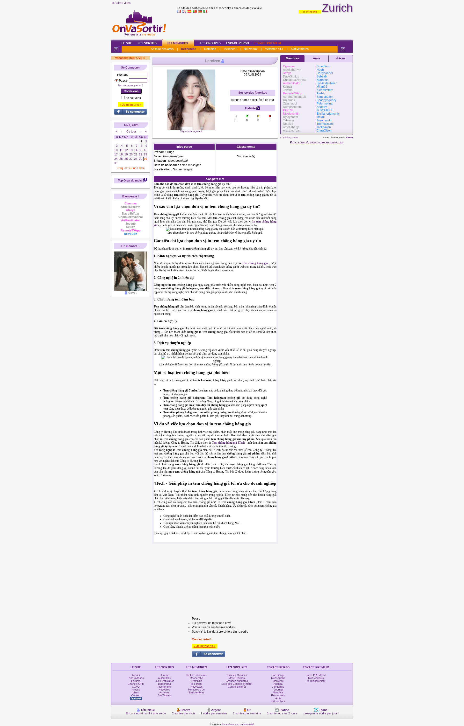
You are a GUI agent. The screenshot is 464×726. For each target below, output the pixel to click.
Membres (292, 58)
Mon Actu (278, 680)
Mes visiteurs (316, 678)
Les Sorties (147, 43)
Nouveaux (250, 49)
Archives (164, 692)
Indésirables (278, 701)
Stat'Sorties (164, 695)
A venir (164, 675)
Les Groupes (210, 43)
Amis (316, 58)
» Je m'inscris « (309, 11)
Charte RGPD (136, 683)
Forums (135, 680)
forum (349, 137)
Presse (136, 689)
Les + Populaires (164, 680)
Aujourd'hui (164, 678)
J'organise (278, 686)
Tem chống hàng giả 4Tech (228, 442)
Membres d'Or (274, 49)
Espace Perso (237, 43)
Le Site (127, 43)
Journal (278, 689)
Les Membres (177, 43)
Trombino (210, 49)
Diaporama (164, 683)
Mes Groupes (237, 678)
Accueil (136, 675)
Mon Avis (278, 692)
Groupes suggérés (237, 680)
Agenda (278, 683)
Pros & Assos (136, 678)
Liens (136, 692)
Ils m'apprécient (316, 680)
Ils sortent (230, 49)
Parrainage (278, 675)
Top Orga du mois (130, 180)
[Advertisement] (265, 25)
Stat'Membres (300, 49)
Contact (135, 695)
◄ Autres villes (120, 3)
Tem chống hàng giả (255, 263)
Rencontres (278, 695)
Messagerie (278, 678)
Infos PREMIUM (316, 675)
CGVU (136, 686)
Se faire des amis (162, 49)
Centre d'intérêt (237, 686)
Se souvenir (133, 98)
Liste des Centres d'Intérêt (236, 683)
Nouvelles (164, 689)
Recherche (188, 49)
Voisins (341, 58)
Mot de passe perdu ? (130, 85)
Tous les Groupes (236, 675)
